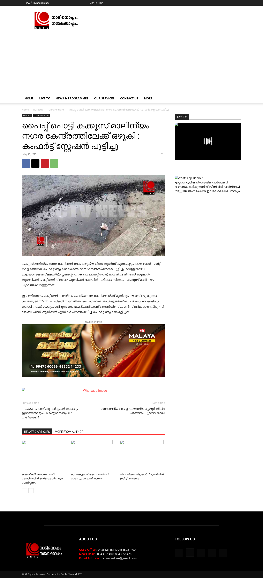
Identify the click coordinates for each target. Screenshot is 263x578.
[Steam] (224, 3)
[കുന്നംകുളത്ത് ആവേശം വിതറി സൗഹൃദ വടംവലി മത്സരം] (93, 455)
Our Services (104, 98)
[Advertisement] (131, 62)
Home (29, 98)
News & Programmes (71, 98)
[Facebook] (211, 3)
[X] (231, 3)
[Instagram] (218, 3)
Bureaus (38, 109)
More (148, 98)
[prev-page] (24, 490)
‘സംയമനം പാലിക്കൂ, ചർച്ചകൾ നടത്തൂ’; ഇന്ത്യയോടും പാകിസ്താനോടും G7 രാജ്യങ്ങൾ (50, 413)
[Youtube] (238, 3)
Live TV (44, 98)
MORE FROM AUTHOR (69, 431)
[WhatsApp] (54, 163)
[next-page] (30, 490)
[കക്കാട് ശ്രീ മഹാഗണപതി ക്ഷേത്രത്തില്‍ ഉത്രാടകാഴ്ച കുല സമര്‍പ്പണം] (44, 455)
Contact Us (129, 98)
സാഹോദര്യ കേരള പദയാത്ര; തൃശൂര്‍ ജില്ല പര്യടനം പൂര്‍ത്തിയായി (131, 411)
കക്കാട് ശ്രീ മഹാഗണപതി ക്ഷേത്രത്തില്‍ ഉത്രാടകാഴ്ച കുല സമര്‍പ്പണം (42, 478)
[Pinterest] (45, 163)
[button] (236, 99)
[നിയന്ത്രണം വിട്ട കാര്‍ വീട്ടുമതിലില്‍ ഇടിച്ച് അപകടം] (142, 455)
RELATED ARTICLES (37, 431)
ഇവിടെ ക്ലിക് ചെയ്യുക (223, 191)
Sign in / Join (96, 2)
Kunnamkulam (55, 109)
